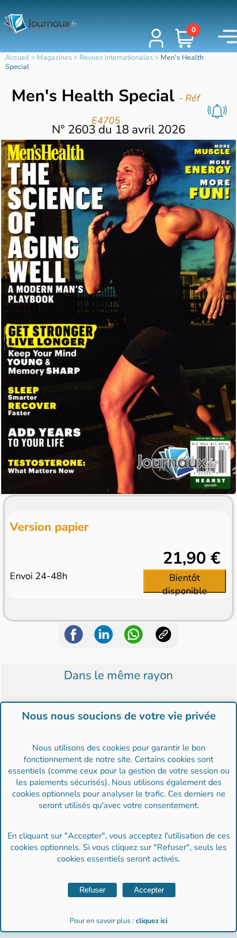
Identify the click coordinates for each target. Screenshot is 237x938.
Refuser (92, 890)
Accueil (17, 57)
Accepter (149, 890)
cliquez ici (151, 920)
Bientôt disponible (184, 582)
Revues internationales (116, 57)
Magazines (54, 57)
